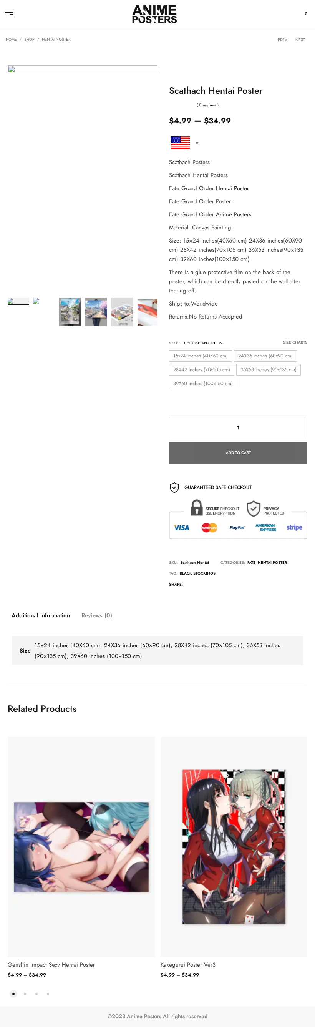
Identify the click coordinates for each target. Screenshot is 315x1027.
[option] (18, 301)
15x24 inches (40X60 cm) (200, 355)
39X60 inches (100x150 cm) (203, 383)
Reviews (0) (96, 615)
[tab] (41, 615)
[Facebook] (205, 585)
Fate (251, 562)
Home (11, 39)
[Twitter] (189, 585)
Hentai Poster (56, 39)
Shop (29, 39)
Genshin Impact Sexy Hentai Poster (51, 965)
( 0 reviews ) (208, 105)
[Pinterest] (237, 585)
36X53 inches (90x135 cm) (268, 369)
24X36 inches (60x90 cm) (265, 355)
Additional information (41, 615)
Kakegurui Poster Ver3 (188, 965)
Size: (174, 343)
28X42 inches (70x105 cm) (201, 369)
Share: (176, 584)
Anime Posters (233, 214)
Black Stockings (198, 573)
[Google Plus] (221, 585)
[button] (13, 993)
